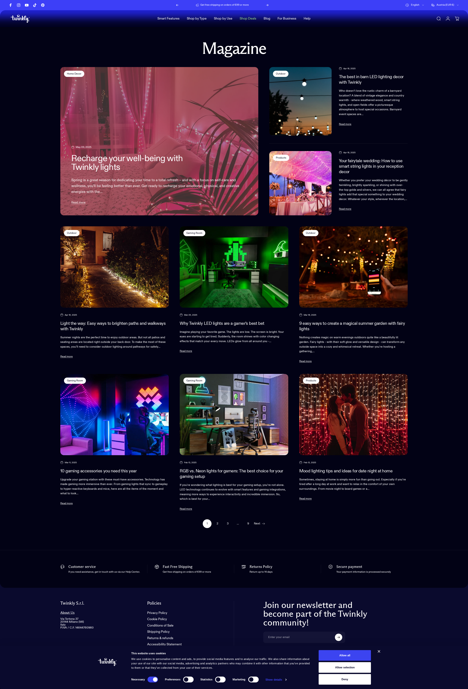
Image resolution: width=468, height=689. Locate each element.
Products (281, 158)
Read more (78, 202)
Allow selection (345, 667)
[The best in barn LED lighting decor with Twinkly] (300, 101)
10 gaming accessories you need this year (98, 471)
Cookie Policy (157, 619)
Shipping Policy (158, 631)
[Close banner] (379, 651)
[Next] (267, 5)
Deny (344, 679)
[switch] (188, 679)
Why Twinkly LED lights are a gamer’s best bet (222, 323)
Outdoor (281, 74)
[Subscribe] (338, 637)
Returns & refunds (160, 638)
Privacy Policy (157, 613)
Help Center (253, 5)
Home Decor (74, 74)
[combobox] (414, 5)
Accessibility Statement (164, 644)
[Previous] (177, 5)
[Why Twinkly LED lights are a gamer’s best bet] (234, 267)
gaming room (194, 233)
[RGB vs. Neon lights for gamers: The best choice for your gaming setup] (234, 414)
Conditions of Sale (160, 625)
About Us (67, 612)
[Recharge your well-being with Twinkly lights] (159, 141)
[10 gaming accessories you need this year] (114, 414)
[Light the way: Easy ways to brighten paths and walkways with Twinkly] (114, 267)
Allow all (344, 655)
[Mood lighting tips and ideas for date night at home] (353, 414)
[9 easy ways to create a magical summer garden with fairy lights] (353, 267)
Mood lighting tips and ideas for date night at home (345, 471)
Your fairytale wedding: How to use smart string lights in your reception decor (371, 166)
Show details (273, 679)
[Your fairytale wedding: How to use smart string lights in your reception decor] (300, 183)
